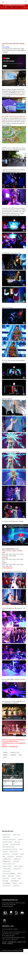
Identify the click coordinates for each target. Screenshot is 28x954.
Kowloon (5, 851)
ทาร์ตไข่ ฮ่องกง (11, 856)
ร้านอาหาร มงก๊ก (16, 868)
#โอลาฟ (5, 757)
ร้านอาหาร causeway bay (8, 863)
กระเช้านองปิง (15, 854)
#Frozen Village (14, 752)
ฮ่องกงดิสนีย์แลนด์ (6, 883)
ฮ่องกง (19, 878)
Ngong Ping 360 (13, 851)
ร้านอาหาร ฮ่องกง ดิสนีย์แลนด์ (9, 873)
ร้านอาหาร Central (7, 866)
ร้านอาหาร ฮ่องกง (6, 871)
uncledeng (9, 943)
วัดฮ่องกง (19, 873)
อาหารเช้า (14, 878)
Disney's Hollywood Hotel (9, 839)
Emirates (20, 839)
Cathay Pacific (16, 834)
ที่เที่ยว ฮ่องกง (19, 856)
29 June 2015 (10, 7)
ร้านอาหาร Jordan (18, 866)
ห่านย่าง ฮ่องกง (6, 878)
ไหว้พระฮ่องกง (16, 885)
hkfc (24, 942)
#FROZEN (5, 752)
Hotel (21, 849)
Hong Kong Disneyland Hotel (10, 849)
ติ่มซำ (4, 856)
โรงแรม (20, 883)
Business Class (6, 834)
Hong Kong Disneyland (8, 846)
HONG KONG (5, 844)
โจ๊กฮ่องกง (15, 883)
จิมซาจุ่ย (22, 854)
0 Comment (18, 7)
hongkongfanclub (12, 942)
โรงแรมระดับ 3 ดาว (7, 885)
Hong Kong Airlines (15, 844)
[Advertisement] (14, 25)
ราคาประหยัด (16, 861)
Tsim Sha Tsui (6, 854)
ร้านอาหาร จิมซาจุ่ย (7, 868)
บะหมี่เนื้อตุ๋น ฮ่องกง (7, 861)
